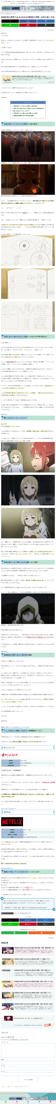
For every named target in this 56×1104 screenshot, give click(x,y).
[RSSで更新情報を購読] (41, 932)
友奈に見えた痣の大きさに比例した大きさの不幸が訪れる (29, 108)
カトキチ (17, 913)
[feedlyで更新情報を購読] (14, 932)
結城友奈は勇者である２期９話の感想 (23, 115)
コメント (4, 1042)
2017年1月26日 (42, 907)
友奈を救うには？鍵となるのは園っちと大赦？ (26, 113)
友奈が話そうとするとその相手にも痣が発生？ (26, 106)
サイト (3, 1071)
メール (3, 1065)
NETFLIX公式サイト (7, 868)
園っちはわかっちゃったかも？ (22, 110)
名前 (2, 1059)
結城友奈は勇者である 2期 (8, 913)
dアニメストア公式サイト (8, 808)
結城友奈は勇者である (26, 913)
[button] (46, 25)
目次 (25, 102)
